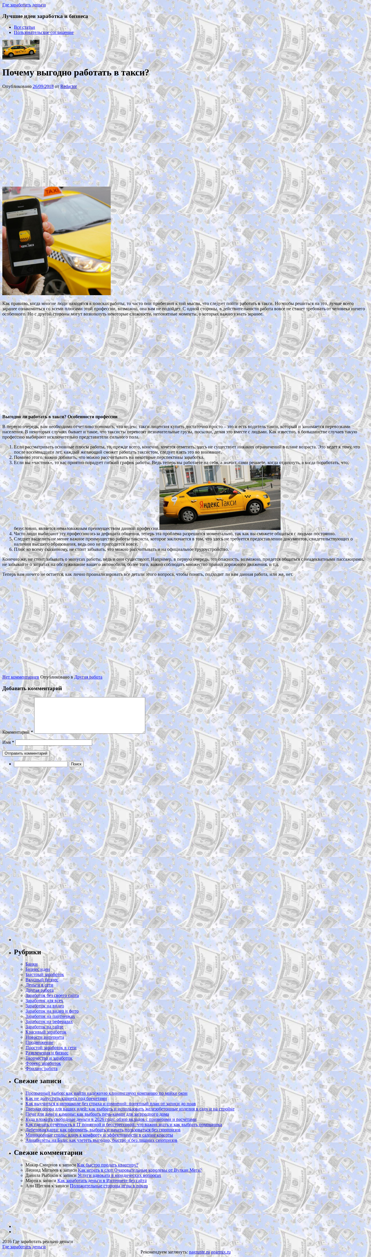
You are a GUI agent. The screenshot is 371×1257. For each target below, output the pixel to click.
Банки (32, 964)
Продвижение (39, 1042)
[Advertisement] (89, 137)
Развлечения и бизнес (47, 1052)
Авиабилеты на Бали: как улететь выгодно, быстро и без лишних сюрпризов (101, 1140)
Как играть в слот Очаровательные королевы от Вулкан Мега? (140, 1170)
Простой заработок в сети (51, 1047)
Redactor (68, 86)
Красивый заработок (46, 1031)
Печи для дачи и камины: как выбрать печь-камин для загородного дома (97, 1114)
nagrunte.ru (199, 1251)
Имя (8, 742)
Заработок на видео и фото (52, 1011)
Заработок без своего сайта (52, 995)
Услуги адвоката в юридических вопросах (119, 1175)
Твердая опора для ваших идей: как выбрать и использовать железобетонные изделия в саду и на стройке (130, 1108)
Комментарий (17, 732)
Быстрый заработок (45, 974)
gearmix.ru (221, 1251)
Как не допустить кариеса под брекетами (66, 1098)
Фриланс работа (41, 1068)
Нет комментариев (20, 677)
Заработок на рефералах (49, 1021)
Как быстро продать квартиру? (107, 1164)
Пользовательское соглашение (44, 32)
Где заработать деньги (24, 1246)
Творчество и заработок (49, 1058)
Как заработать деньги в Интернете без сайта (102, 1180)
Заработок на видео (45, 1005)
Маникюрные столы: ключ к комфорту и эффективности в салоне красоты (99, 1134)
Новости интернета (45, 1037)
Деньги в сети (39, 984)
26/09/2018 (43, 86)
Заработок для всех (44, 1000)
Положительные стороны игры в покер (109, 1185)
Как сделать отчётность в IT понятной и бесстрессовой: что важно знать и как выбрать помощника (124, 1124)
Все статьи (24, 27)
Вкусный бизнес (42, 979)
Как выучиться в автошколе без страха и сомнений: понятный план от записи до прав (111, 1103)
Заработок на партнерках (50, 1016)
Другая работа (88, 677)
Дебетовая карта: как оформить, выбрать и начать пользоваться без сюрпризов (103, 1129)
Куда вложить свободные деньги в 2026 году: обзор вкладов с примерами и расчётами (111, 1119)
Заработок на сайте (44, 1026)
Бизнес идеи (38, 969)
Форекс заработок (43, 1063)
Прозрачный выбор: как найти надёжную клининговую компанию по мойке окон (107, 1093)
